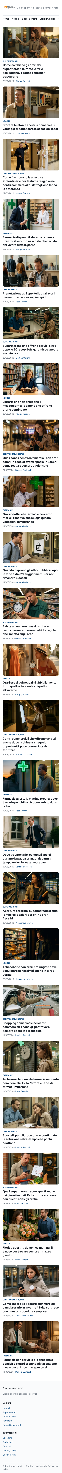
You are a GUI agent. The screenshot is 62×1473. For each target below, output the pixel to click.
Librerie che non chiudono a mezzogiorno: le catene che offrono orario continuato (27, 405)
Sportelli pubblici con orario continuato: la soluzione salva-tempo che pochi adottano (30, 1139)
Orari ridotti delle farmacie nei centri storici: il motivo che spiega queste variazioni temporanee (27, 518)
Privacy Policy (10, 1450)
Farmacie (7, 233)
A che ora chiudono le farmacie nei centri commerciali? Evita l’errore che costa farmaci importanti (31, 1083)
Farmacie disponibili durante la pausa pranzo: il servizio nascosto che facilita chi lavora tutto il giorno (30, 241)
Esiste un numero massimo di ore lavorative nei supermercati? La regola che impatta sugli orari (29, 630)
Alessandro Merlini (24, 923)
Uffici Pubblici (47, 18)
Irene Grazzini (21, 1091)
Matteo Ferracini (23, 193)
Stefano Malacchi (23, 526)
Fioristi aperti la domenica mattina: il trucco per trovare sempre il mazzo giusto (28, 1251)
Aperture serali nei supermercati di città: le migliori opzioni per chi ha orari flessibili (31, 914)
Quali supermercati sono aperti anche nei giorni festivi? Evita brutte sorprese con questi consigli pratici (29, 1195)
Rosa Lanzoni (22, 301)
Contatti (7, 1446)
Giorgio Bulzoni (23, 81)
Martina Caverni (23, 133)
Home (6, 18)
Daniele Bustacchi (23, 470)
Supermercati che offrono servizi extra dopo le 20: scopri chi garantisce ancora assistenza (30, 349)
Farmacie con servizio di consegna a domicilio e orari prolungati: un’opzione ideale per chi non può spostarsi (30, 1363)
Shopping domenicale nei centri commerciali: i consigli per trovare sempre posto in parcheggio (26, 1026)
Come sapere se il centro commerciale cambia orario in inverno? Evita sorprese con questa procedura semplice (31, 1307)
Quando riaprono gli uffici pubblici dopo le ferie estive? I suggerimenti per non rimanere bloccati (30, 574)
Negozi (15, 18)
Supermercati (29, 18)
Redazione (8, 1442)
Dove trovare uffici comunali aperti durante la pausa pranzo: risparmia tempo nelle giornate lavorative (27, 858)
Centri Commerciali (13, 173)
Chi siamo (7, 1438)
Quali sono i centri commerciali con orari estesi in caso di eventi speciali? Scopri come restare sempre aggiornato (30, 461)
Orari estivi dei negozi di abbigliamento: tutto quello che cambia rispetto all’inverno (30, 686)
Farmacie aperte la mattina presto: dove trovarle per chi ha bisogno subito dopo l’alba (30, 802)
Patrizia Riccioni (23, 414)
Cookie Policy (9, 1454)
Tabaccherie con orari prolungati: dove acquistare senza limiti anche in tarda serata (30, 970)
